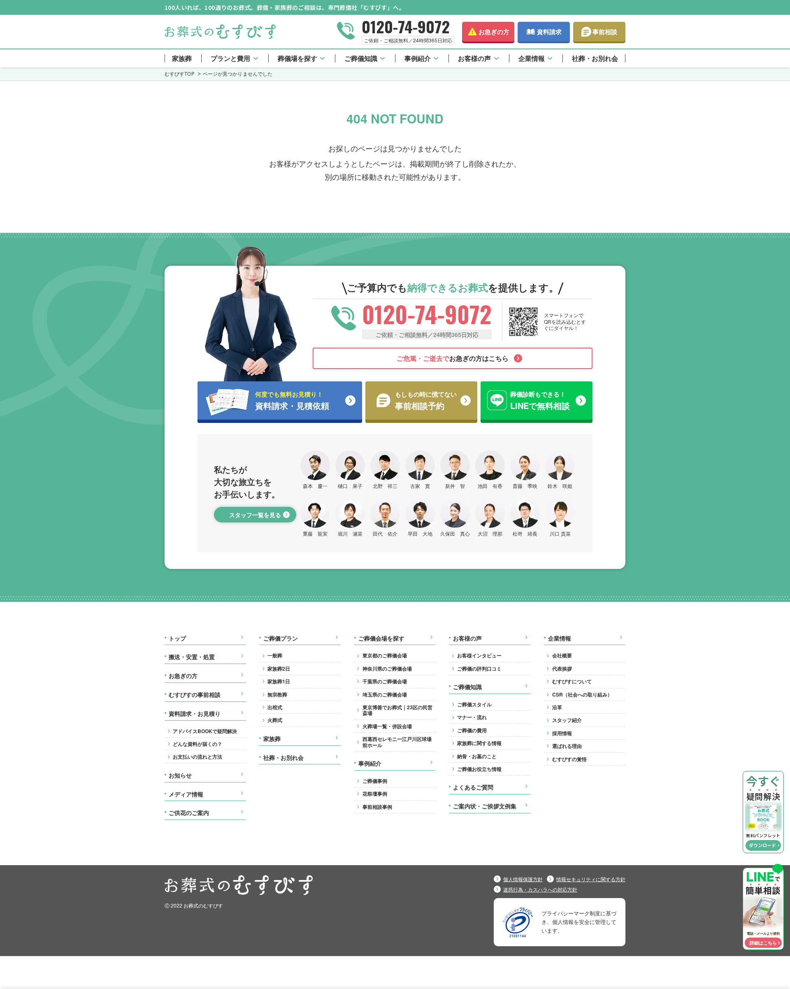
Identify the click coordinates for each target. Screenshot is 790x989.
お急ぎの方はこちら (453, 358)
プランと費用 (230, 58)
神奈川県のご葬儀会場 (387, 668)
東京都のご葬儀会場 (384, 655)
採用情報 (562, 733)
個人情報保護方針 (523, 879)
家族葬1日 (278, 681)
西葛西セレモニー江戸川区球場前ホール (397, 741)
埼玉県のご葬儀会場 (384, 694)
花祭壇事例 (374, 793)
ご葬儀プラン (280, 638)
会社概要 (562, 655)
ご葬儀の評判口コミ (479, 668)
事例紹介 (417, 58)
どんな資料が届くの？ (197, 744)
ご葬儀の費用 (472, 730)
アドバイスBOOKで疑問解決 (205, 731)
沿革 (557, 707)
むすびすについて (572, 681)
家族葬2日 (278, 668)
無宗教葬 (277, 694)
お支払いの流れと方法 (197, 756)
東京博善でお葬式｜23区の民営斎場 (397, 710)
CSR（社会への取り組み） (582, 694)
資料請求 (549, 31)
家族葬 (182, 58)
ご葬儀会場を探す (381, 638)
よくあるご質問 (473, 787)
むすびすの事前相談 (195, 695)
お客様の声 (474, 58)
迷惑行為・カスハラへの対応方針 (540, 889)
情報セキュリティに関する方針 (590, 879)
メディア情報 (186, 794)
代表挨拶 (562, 668)
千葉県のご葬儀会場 (384, 681)
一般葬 (274, 655)
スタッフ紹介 (567, 720)
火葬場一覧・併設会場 (387, 726)
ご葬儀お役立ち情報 (479, 769)
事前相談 (604, 31)
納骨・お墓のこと (477, 756)
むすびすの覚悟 (569, 759)
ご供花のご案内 (189, 813)
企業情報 (531, 58)
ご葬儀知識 (360, 58)
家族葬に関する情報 (479, 743)
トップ (177, 638)
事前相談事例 (377, 806)
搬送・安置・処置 (192, 657)
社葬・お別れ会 (595, 58)
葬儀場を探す (297, 58)
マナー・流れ (472, 717)
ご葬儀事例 (374, 781)
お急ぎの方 (494, 31)
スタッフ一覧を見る (255, 515)
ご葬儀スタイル (474, 704)
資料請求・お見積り (195, 713)
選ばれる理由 (567, 746)
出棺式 (274, 707)
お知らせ (180, 775)
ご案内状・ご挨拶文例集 (484, 806)
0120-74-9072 (406, 26)
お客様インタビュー (479, 655)
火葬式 (274, 720)
